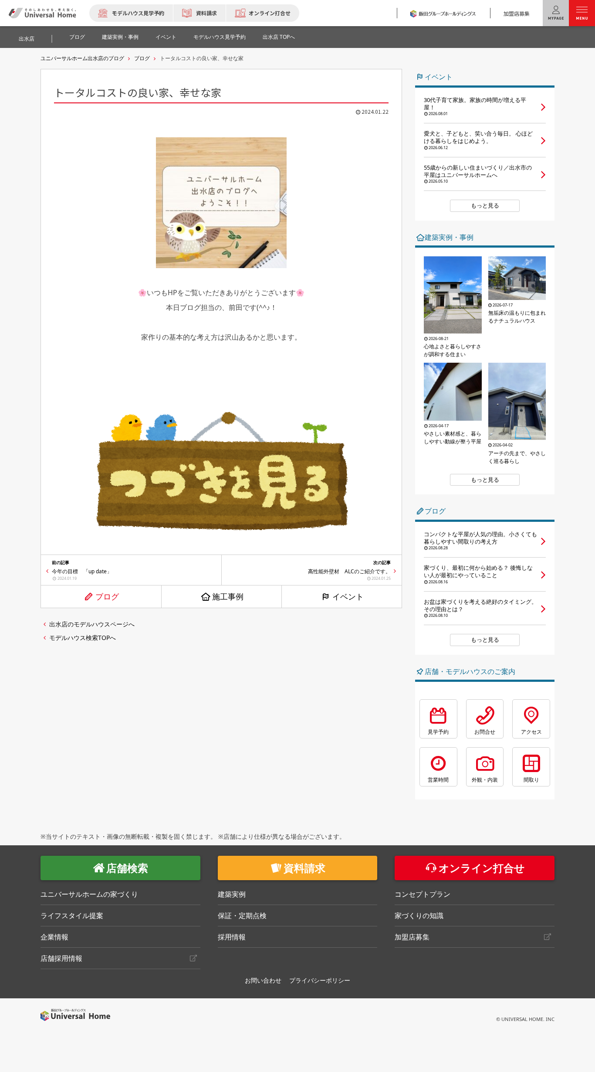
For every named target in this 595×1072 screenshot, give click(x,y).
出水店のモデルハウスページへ (92, 624)
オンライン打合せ (270, 13)
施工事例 (227, 596)
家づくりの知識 (419, 915)
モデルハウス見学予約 (138, 13)
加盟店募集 (517, 13)
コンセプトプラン (422, 894)
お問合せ (484, 731)
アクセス (531, 731)
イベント (166, 37)
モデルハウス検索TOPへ (82, 637)
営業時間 (438, 779)
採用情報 (232, 937)
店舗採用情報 (61, 958)
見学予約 (438, 731)
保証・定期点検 (242, 915)
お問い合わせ (263, 980)
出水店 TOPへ (279, 37)
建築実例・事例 (120, 37)
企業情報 (54, 937)
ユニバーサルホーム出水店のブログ (82, 58)
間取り (531, 779)
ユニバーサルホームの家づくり (89, 894)
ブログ (77, 37)
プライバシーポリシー (319, 980)
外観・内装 (485, 779)
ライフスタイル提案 (72, 915)
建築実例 (232, 894)
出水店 (26, 38)
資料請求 (206, 13)
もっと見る (485, 205)
